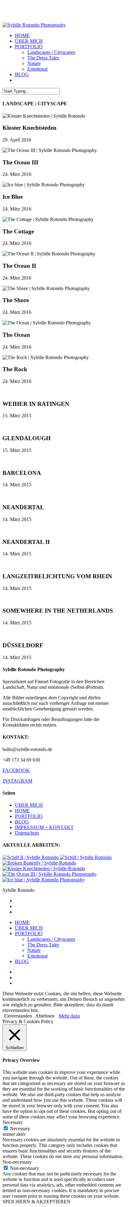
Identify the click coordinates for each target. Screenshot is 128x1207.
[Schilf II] (31, 857)
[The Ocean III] (49, 874)
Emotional (37, 955)
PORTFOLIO (29, 816)
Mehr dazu (69, 1015)
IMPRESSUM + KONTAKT (44, 827)
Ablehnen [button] (44, 1015)
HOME (22, 810)
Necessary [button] (12, 1122)
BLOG (22, 821)
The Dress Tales (43, 944)
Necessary (20, 1128)
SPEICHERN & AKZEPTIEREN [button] (36, 1201)
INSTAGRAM (17, 781)
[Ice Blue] (43, 879)
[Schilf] (86, 857)
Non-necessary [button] (17, 1162)
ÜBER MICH (29, 805)
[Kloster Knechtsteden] (43, 868)
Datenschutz (27, 833)
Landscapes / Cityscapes (51, 939)
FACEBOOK (16, 770)
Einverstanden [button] (18, 1015)
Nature (34, 950)
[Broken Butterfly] (39, 863)
